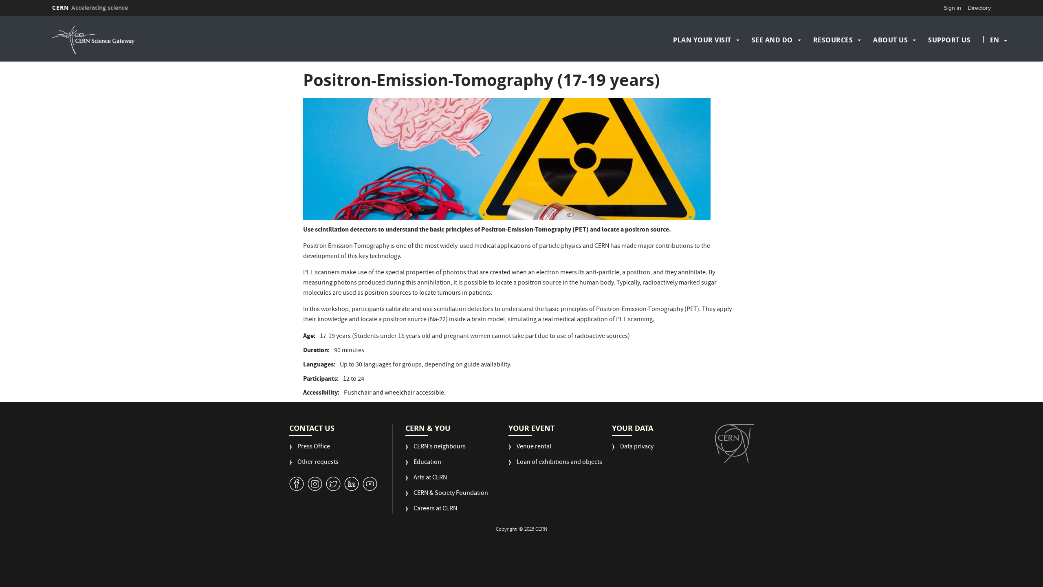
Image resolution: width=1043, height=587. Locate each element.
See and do (772, 39)
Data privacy (637, 447)
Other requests (318, 463)
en (994, 39)
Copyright (507, 530)
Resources (833, 39)
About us (890, 39)
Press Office (313, 447)
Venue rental (534, 447)
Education (427, 463)
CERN (90, 7)
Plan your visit (702, 39)
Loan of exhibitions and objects (559, 463)
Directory (979, 7)
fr (995, 66)
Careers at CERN (435, 509)
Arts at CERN (430, 478)
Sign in (952, 7)
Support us (949, 39)
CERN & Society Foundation (451, 494)
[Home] (167, 39)
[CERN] (734, 443)
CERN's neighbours (440, 447)
